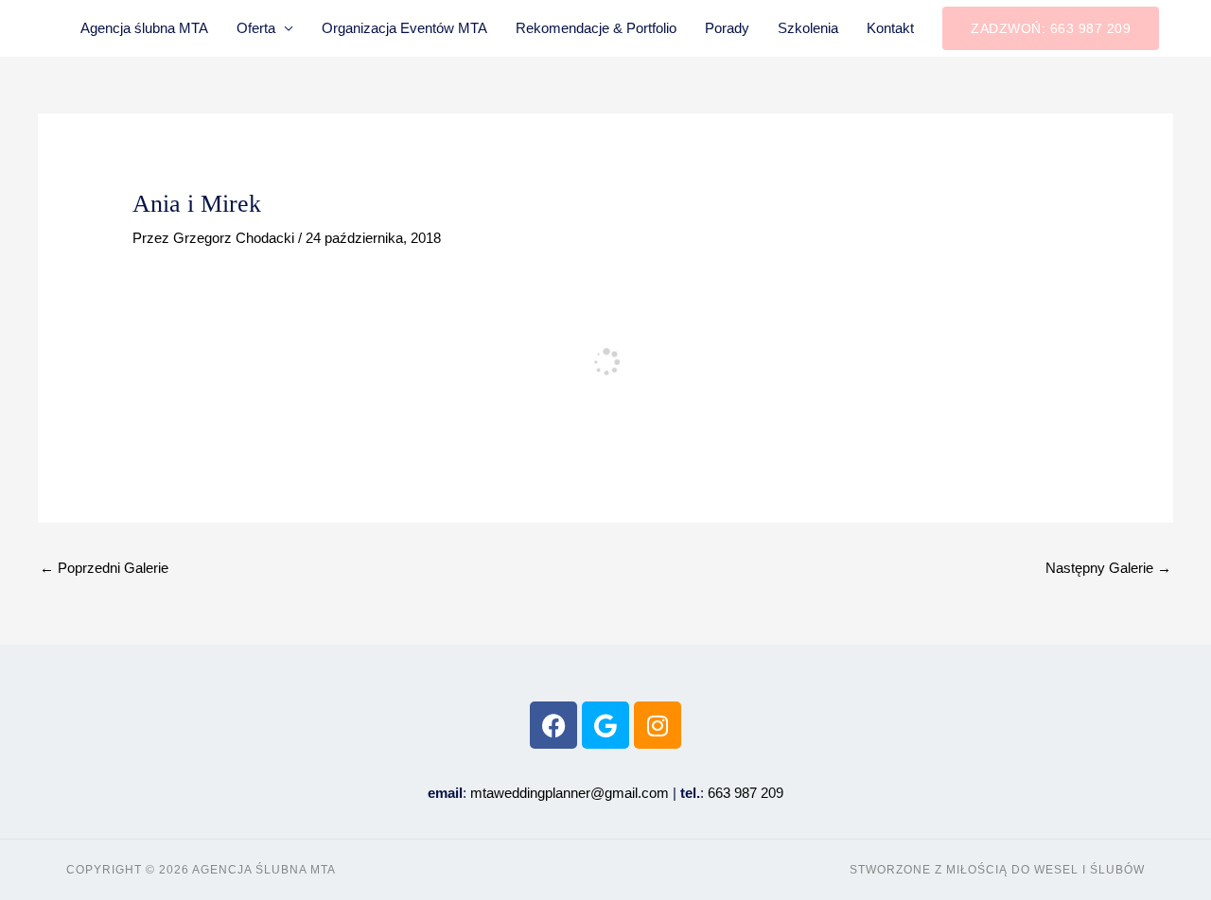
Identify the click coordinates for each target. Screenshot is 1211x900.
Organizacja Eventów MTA (404, 28)
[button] (1050, 28)
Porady (727, 28)
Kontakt (890, 28)
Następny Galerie (1108, 568)
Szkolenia (808, 28)
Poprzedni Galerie (104, 568)
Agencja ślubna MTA (144, 28)
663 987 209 (745, 793)
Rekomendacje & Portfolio (596, 28)
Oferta (256, 28)
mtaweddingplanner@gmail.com (569, 793)
